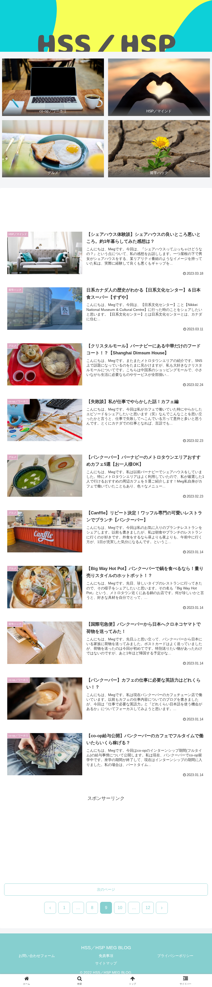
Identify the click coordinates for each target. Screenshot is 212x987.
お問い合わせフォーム (37, 956)
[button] (196, 785)
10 (120, 907)
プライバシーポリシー (175, 956)
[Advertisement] (106, 208)
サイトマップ (106, 963)
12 (148, 907)
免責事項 (106, 956)
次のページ (106, 889)
